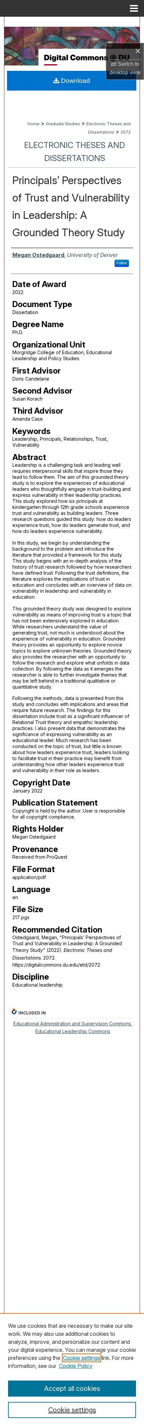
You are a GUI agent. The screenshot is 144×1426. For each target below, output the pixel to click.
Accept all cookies (72, 1389)
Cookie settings (81, 1357)
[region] (72, 1369)
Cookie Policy (75, 1366)
